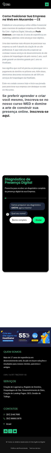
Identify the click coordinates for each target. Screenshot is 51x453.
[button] (47, 4)
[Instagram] (10, 431)
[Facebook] (6, 431)
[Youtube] (15, 431)
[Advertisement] (25, 147)
